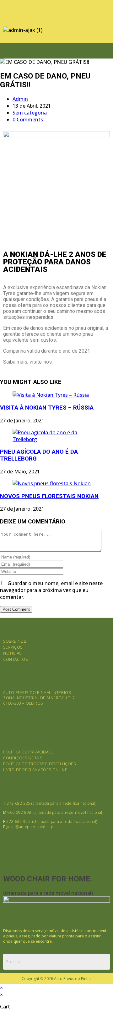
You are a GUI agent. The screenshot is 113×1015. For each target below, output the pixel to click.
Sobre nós (14, 641)
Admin (20, 98)
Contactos (15, 659)
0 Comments (28, 119)
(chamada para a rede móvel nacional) (48, 893)
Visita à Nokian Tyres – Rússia (47, 407)
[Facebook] (11, 11)
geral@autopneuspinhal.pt (30, 826)
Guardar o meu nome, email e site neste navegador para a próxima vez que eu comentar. (51, 590)
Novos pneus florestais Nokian (49, 496)
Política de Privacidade (28, 752)
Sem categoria (30, 112)
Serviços (13, 647)
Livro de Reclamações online (35, 770)
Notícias (12, 653)
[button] (56, 50)
